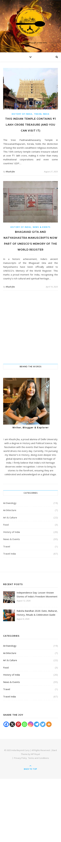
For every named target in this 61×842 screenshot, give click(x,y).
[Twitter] (43, 724)
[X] (12, 724)
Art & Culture (10, 517)
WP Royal (35, 754)
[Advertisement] (30, 327)
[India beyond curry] (30, 23)
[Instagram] (30, 724)
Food (6, 524)
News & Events (42, 227)
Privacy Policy (20, 758)
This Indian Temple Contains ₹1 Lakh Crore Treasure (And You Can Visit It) (30, 124)
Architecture (9, 510)
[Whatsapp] (24, 724)
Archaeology (9, 503)
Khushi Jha (10, 171)
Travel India (41, 114)
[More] (49, 724)
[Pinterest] (18, 724)
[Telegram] (36, 724)
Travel (6, 546)
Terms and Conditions (38, 758)
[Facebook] (6, 724)
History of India (22, 114)
